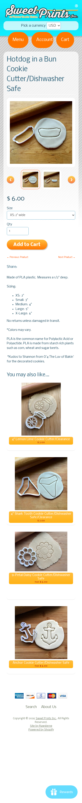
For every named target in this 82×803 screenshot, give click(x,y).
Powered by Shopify (41, 729)
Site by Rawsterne (41, 726)
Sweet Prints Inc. (46, 718)
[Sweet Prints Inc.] (41, 17)
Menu (18, 39)
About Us (48, 707)
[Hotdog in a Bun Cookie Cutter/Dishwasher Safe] (30, 179)
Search (31, 707)
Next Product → (66, 257)
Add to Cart (26, 244)
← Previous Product (17, 257)
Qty (9, 224)
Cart (65, 39)
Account (44, 39)
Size (10, 208)
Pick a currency (33, 26)
